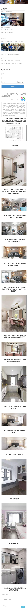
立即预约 (13, 86)
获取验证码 (20, 82)
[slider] (6, 606)
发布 (23, 606)
